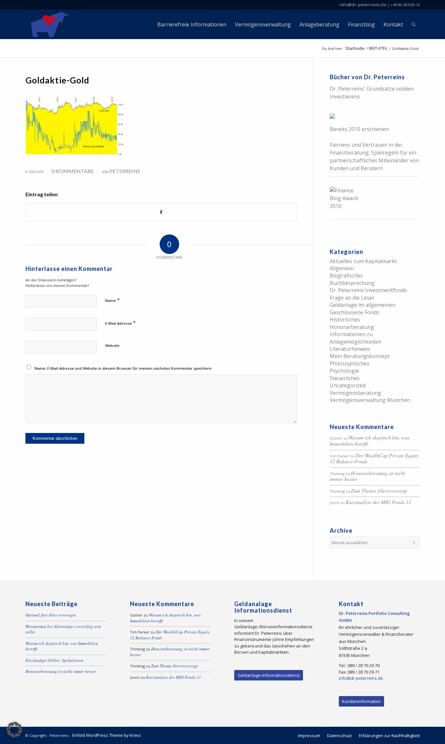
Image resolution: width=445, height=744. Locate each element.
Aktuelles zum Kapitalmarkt (363, 261)
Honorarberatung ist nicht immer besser (367, 476)
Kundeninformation (361, 701)
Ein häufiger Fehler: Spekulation (54, 660)
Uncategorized (348, 385)
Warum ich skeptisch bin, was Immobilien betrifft (369, 440)
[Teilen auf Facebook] (161, 212)
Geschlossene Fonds (354, 312)
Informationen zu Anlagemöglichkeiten (355, 338)
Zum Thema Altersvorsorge (379, 490)
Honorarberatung (352, 327)
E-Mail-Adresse (120, 322)
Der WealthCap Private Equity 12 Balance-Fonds (374, 458)
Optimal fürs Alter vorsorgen (50, 615)
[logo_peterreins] (49, 24)
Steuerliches (345, 378)
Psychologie (344, 370)
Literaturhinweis (350, 348)
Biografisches (346, 275)
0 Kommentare (72, 171)
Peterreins (124, 171)
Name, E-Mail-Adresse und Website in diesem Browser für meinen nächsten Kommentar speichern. (123, 368)
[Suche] (413, 24)
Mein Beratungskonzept (360, 356)
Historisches (345, 319)
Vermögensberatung (355, 392)
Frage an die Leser (352, 297)
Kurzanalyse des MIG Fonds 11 (378, 501)
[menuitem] (192, 24)
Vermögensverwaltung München (370, 400)
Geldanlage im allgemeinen (362, 304)
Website (112, 345)
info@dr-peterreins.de (362, 4)
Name (112, 300)
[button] (14, 729)
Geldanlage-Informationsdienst (268, 675)
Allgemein (342, 268)
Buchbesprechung (352, 283)
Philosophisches (349, 363)
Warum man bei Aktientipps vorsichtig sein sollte (63, 629)
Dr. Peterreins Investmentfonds (368, 290)
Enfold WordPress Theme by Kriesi (106, 735)
